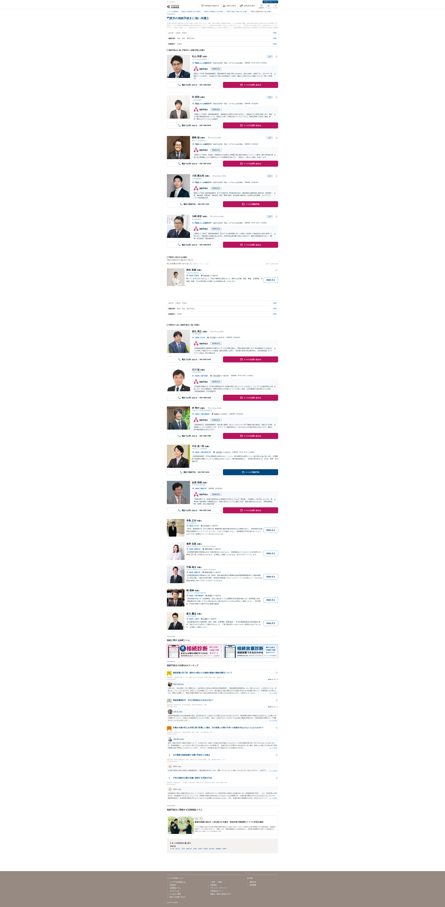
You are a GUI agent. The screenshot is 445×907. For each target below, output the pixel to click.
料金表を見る (216, 68)
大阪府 (191, 275)
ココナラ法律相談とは (177, 882)
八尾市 (183, 849)
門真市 (197, 63)
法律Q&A (172, 885)
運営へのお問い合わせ (177, 897)
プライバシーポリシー (218, 888)
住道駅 (205, 619)
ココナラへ (172, 2)
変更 (275, 33)
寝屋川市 (203, 488)
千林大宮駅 (217, 376)
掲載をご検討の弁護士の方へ (220, 894)
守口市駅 (213, 337)
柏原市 (200, 849)
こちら (206, 263)
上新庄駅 (219, 452)
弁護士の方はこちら (270, 2)
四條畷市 (218, 849)
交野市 (224, 849)
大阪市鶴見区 (205, 414)
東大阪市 (212, 849)
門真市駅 (206, 275)
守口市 (202, 337)
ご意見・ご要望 (216, 882)
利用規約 (213, 885)
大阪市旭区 (204, 376)
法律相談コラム (175, 888)
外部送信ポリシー (216, 891)
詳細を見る (270, 280)
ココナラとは (174, 891)
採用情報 (253, 885)
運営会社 (253, 882)
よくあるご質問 (175, 894)
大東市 (196, 619)
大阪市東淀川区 (205, 452)
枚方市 (178, 849)
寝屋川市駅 (209, 549)
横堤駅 (216, 414)
